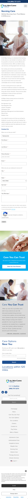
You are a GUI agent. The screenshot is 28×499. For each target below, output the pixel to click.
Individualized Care (14, 440)
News (14, 412)
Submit (4, 221)
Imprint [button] (22, 496)
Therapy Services (14, 455)
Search (14, 362)
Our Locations (14, 420)
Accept (14, 485)
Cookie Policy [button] (8, 496)
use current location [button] (21, 358)
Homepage (14, 409)
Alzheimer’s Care (14, 437)
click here (13, 209)
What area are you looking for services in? (11, 168)
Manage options (14, 493)
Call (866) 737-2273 (14, 1)
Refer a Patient (14, 432)
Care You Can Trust (14, 414)
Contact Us (14, 426)
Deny (14, 489)
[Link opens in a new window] (2, 392)
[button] (26, 471)
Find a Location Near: (7, 353)
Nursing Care (14, 449)
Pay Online (14, 429)
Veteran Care (14, 452)
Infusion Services (14, 458)
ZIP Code (4, 190)
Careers (14, 423)
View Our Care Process (14, 266)
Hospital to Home (14, 443)
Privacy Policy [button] (16, 496)
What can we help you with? (8, 132)
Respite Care (14, 446)
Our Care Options (14, 417)
